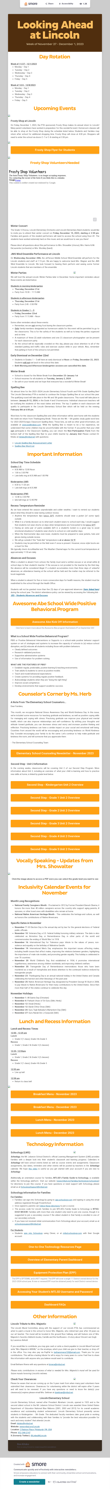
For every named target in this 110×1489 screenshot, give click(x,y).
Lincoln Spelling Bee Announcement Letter (33, 443)
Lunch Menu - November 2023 (55, 1120)
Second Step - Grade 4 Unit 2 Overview (55, 836)
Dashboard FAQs (55, 1304)
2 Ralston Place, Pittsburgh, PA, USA (36, 1429)
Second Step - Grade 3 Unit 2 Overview (55, 823)
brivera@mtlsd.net (57, 1364)
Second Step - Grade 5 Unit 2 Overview (55, 849)
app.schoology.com (63, 1200)
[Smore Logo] (31, 4)
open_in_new (95, 219)
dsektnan (59, 1392)
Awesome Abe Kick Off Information (55, 622)
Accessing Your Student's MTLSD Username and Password (55, 1291)
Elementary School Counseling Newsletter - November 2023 (55, 753)
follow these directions (50, 1206)
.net (68, 1392)
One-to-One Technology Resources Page (55, 1246)
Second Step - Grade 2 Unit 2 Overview (55, 810)
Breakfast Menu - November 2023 (55, 1094)
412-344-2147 (24, 1432)
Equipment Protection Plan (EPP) (55, 1272)
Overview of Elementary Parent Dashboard (55, 1259)
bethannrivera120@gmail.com (67, 1352)
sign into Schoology (33, 1233)
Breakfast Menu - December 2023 (55, 1107)
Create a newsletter (29, 1482)
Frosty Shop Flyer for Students (55, 150)
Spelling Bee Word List (24, 446)
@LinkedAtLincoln (39, 1435)
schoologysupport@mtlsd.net (28, 1224)
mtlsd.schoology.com (72, 1233)
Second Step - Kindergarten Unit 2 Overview (55, 784)
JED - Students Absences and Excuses (29, 595)
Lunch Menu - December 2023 (55, 1132)
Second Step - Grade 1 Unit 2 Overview (55, 797)
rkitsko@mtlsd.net (27, 437)
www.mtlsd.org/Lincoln (30, 1426)
